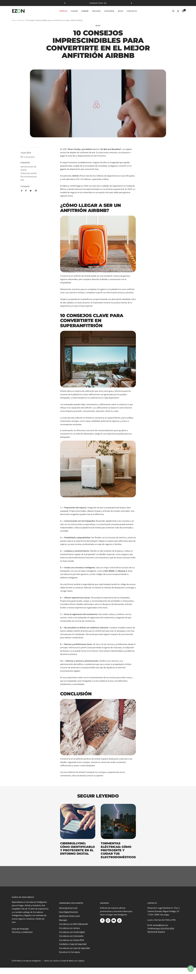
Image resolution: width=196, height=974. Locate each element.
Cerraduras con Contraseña (71, 936)
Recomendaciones (29, 176)
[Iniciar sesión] (178, 11)
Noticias (21, 20)
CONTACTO (132, 11)
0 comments (29, 157)
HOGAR (74, 11)
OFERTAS (63, 11)
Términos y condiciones (22, 932)
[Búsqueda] (173, 11)
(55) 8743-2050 (167, 928)
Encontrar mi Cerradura (69, 952)
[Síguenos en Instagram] (108, 920)
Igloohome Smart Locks (69, 916)
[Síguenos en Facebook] (102, 920)
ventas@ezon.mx (160, 925)
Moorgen (63, 920)
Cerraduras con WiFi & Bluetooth (73, 924)
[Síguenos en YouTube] (113, 920)
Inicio (14, 20)
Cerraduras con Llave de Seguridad (74, 948)
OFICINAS (96, 11)
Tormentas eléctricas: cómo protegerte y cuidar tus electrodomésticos (118, 850)
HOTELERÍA (109, 11)
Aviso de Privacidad (20, 928)
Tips (22, 179)
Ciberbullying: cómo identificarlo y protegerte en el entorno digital (77, 848)
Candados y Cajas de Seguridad (72, 944)
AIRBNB (84, 11)
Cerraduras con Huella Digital (72, 932)
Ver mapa (164, 914)
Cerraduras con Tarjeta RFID (71, 940)
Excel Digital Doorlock (68, 912)
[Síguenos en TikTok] (119, 920)
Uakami (81, 961)
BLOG (120, 11)
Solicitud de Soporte (156, 931)
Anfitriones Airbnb (29, 173)
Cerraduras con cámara (69, 928)
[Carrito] (183, 11)
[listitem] (21, 191)
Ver (105, 3)
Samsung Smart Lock (68, 908)
